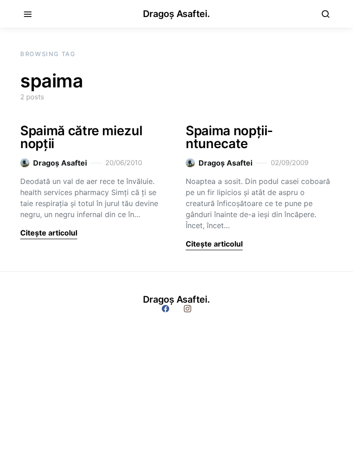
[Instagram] (187, 308)
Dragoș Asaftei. (176, 13)
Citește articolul (48, 232)
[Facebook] (165, 308)
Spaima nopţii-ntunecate (229, 137)
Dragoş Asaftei (60, 162)
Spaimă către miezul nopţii (81, 137)
